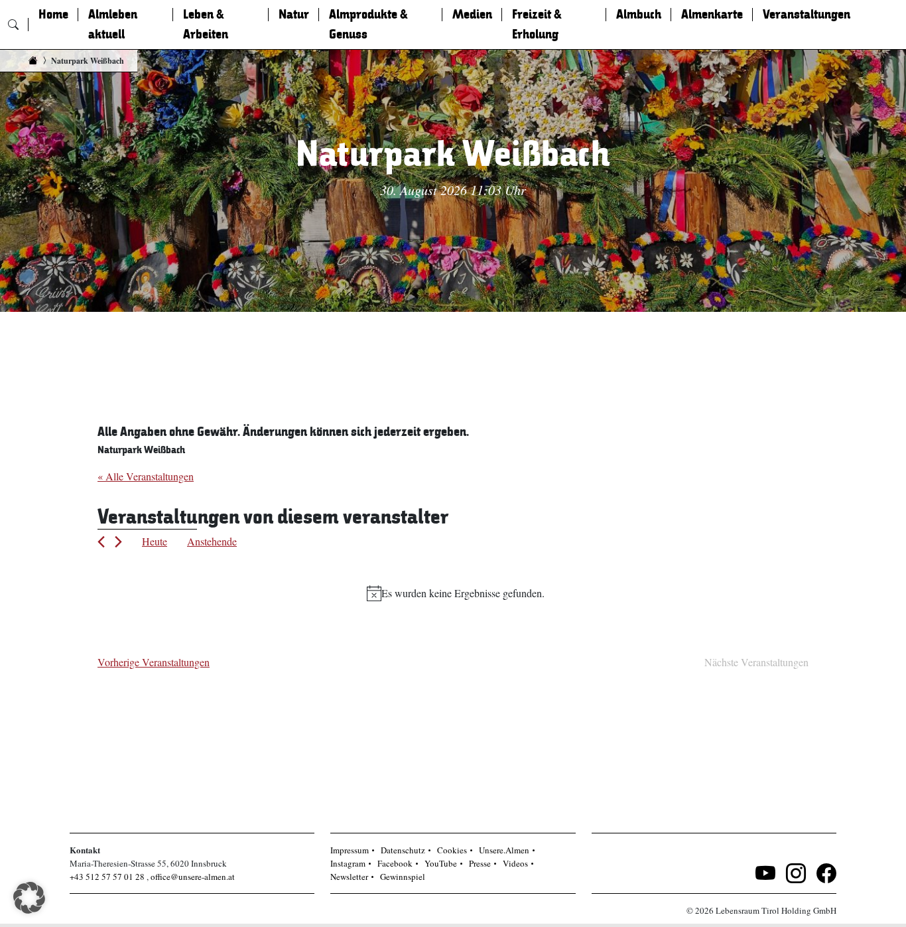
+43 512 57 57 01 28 (107, 877)
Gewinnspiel (402, 877)
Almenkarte (712, 14)
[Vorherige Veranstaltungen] (101, 541)
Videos (515, 863)
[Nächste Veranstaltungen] (118, 541)
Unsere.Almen (504, 850)
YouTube (440, 863)
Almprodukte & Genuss (368, 24)
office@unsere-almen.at (193, 877)
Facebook (395, 863)
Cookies (452, 850)
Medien (472, 14)
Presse (480, 863)
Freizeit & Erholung (537, 24)
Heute (154, 541)
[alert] (456, 593)
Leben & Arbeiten (205, 24)
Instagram (347, 863)
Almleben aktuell (112, 24)
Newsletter (349, 877)
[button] (29, 898)
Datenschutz (403, 850)
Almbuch (638, 14)
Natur (294, 14)
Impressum (349, 850)
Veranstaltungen (806, 14)
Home (53, 14)
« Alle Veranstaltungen (145, 476)
